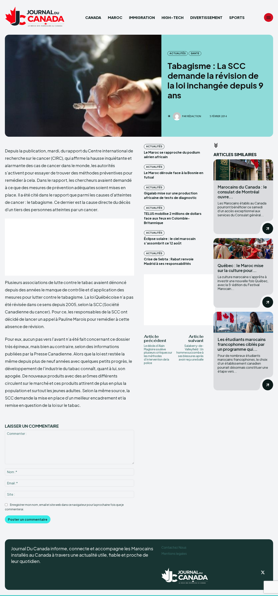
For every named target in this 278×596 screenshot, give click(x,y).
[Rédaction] (177, 116)
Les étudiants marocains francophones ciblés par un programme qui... (242, 344)
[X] (263, 573)
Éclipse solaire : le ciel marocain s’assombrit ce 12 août (170, 240)
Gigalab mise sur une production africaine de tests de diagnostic (170, 195)
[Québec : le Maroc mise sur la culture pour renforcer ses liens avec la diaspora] (243, 248)
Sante (195, 53)
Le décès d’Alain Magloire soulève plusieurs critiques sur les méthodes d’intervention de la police (158, 354)
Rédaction (194, 116)
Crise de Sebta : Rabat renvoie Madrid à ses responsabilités (169, 261)
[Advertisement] (69, 247)
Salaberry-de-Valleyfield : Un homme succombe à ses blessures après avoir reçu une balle (190, 352)
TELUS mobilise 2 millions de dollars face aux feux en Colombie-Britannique (172, 218)
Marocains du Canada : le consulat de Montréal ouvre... (242, 191)
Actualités (178, 53)
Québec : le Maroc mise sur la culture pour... (240, 268)
